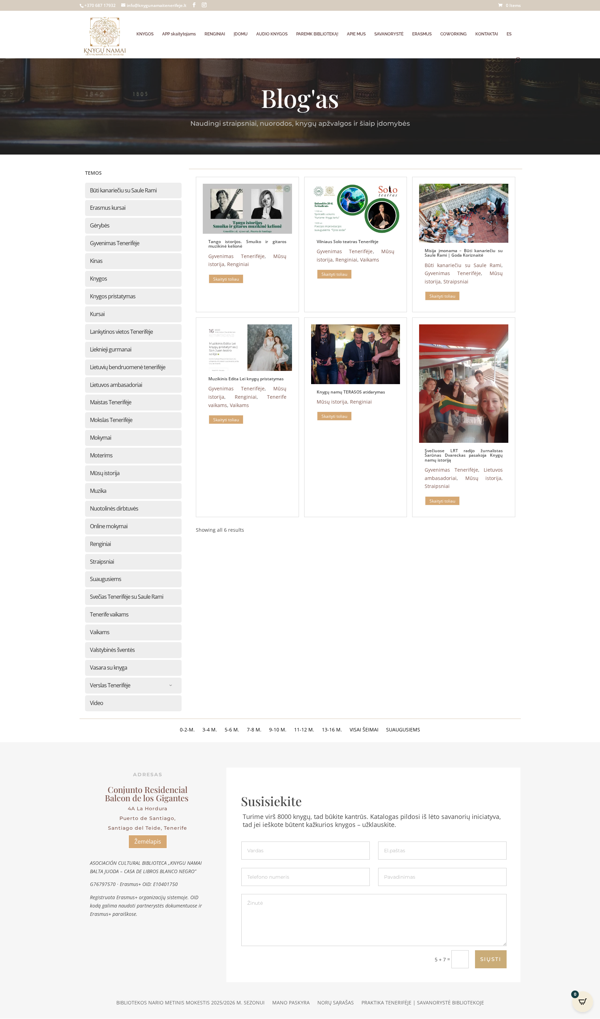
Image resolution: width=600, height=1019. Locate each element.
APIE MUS (356, 34)
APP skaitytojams (179, 34)
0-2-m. (187, 730)
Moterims (101, 455)
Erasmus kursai (107, 208)
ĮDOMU (241, 34)
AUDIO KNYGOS (272, 34)
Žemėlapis (147, 841)
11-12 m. (304, 730)
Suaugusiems (105, 579)
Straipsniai (102, 561)
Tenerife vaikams (109, 614)
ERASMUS (422, 34)
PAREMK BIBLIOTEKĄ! (317, 34)
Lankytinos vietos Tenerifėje (121, 331)
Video (96, 703)
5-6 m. (232, 730)
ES (509, 34)
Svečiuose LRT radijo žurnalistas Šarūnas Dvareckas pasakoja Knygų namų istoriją (464, 455)
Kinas (96, 261)
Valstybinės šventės (112, 650)
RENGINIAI (215, 34)
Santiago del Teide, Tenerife (147, 828)
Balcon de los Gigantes (148, 797)
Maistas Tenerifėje (110, 402)
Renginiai (100, 544)
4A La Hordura (147, 808)
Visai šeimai (364, 730)
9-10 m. (277, 730)
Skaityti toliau (226, 279)
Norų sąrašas (335, 1003)
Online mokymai (108, 526)
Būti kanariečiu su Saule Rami (123, 190)
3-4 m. (209, 730)
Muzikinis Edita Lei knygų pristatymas (246, 379)
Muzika (98, 491)
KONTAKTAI (486, 34)
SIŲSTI (490, 959)
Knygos (98, 278)
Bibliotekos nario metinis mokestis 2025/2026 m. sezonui (190, 1003)
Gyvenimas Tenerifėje (114, 243)
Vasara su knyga (108, 667)
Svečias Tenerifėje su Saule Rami (126, 596)
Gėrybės (99, 225)
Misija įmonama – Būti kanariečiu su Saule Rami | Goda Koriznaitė (464, 253)
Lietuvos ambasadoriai (116, 385)
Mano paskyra (291, 1003)
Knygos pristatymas (112, 296)
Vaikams (99, 632)
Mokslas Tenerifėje (111, 420)
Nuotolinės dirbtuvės (114, 508)
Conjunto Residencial (148, 789)
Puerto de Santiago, (147, 818)
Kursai (97, 314)
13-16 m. (332, 730)
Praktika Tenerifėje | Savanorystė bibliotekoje (422, 1003)
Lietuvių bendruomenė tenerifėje (127, 367)
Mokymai (100, 437)
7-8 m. (254, 730)
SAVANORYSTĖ (388, 34)
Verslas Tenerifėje (110, 685)
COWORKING (453, 34)
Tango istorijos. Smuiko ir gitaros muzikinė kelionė (247, 244)
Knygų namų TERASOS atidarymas (351, 392)
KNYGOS (144, 34)
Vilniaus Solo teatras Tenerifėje (347, 242)
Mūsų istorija (104, 473)
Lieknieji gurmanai (110, 349)
